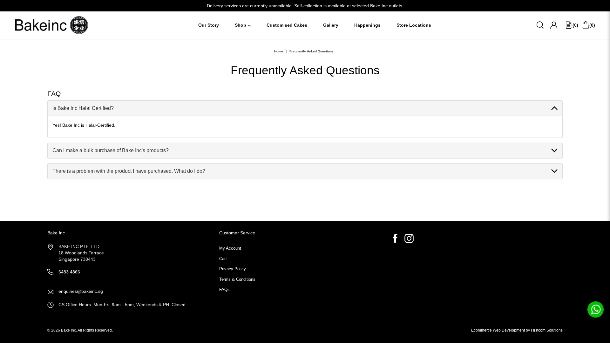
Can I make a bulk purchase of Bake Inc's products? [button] (110, 150)
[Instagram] (409, 238)
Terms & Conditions (237, 279)
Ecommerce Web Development (498, 330)
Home (278, 51)
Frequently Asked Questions (311, 51)
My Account (230, 248)
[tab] (305, 108)
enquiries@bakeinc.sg (80, 291)
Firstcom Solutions (547, 330)
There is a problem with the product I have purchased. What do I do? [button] (128, 171)
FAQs (224, 289)
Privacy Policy (232, 268)
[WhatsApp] (595, 309)
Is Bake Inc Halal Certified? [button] (83, 108)
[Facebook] (395, 238)
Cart (223, 258)
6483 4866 (69, 271)
